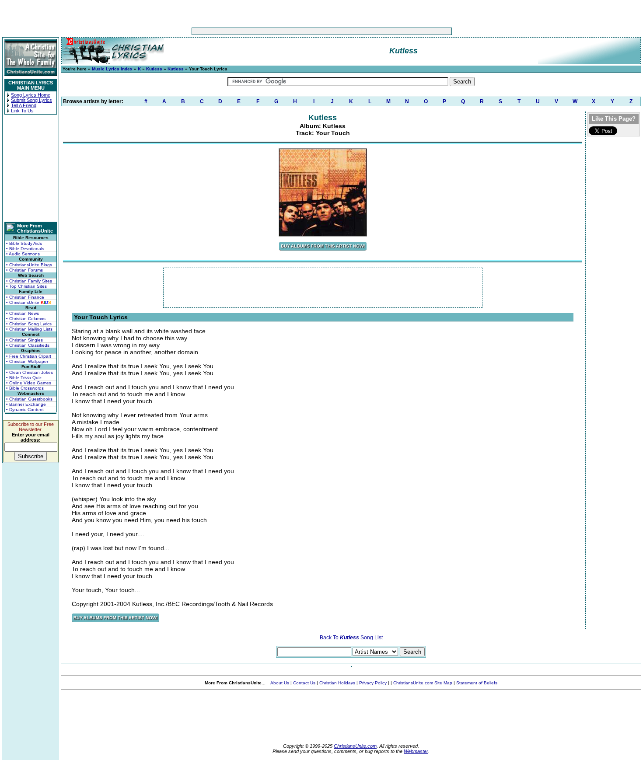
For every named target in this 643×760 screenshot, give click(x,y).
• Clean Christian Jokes (29, 372)
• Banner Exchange (26, 404)
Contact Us (304, 682)
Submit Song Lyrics (31, 100)
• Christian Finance (25, 297)
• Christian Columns (25, 318)
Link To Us (22, 110)
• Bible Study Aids (24, 243)
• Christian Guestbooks (29, 399)
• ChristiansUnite (28, 302)
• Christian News (22, 313)
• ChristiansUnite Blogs (29, 264)
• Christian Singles (24, 340)
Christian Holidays (337, 682)
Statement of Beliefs (476, 682)
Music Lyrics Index (112, 68)
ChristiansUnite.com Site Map (422, 682)
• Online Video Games (28, 382)
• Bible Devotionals (25, 248)
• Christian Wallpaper (27, 361)
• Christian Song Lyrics (29, 323)
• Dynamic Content (25, 409)
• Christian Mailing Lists (29, 329)
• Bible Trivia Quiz (24, 377)
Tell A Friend (23, 105)
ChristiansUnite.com (355, 746)
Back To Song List (351, 637)
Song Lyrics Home (30, 95)
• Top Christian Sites (26, 286)
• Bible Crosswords (25, 388)
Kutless (154, 68)
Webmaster (416, 751)
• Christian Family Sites (29, 281)
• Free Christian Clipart (28, 356)
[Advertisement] (294, 31)
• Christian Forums (24, 270)
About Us (279, 682)
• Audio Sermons (23, 253)
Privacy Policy (373, 682)
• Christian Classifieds (27, 345)
